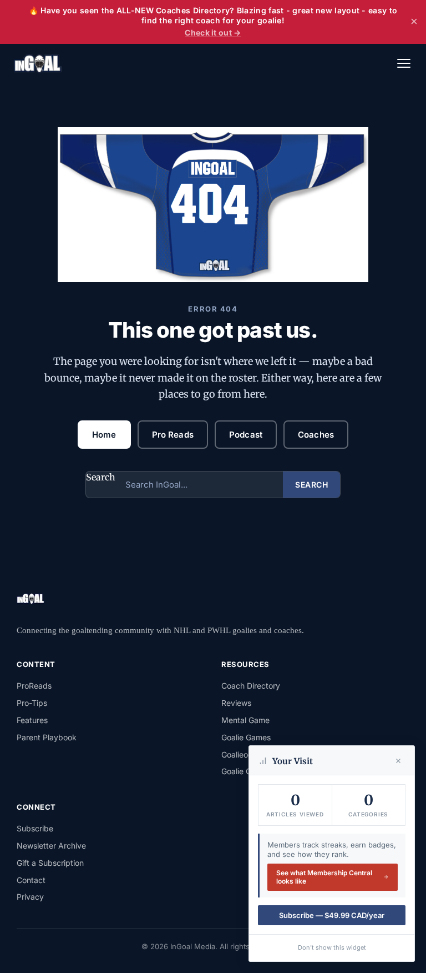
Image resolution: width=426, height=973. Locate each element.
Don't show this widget (332, 947)
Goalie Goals (243, 771)
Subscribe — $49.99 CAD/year (331, 915)
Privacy (30, 896)
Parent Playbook (47, 737)
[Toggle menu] (404, 63)
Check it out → (213, 32)
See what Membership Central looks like (324, 877)
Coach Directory (250, 685)
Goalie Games (246, 737)
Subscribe (35, 828)
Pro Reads (173, 434)
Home (104, 434)
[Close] (398, 761)
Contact (31, 880)
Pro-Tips (32, 703)
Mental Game (245, 720)
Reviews (236, 703)
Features (32, 720)
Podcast (245, 434)
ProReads (34, 685)
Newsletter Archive (51, 845)
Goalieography (247, 754)
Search (100, 477)
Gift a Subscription (50, 862)
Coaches (316, 434)
